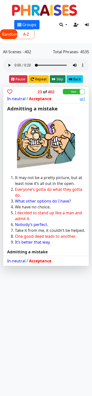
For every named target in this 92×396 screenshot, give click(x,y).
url (82, 98)
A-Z (26, 34)
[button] (63, 24)
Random (9, 34)
